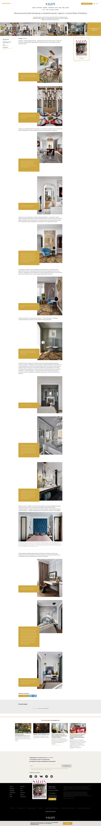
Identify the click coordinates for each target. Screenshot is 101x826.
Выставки (22, 786)
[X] (30, 696)
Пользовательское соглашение (67, 808)
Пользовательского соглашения (62, 768)
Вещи (11, 794)
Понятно (68, 823)
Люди (11, 796)
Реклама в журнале (31, 808)
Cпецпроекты (23, 796)
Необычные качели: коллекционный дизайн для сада (22, 735)
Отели (21, 790)
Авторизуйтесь (34, 708)
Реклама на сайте (21, 808)
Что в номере (52, 793)
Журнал (22, 794)
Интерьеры (12, 788)
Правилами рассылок (48, 769)
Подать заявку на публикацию (51, 808)
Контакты (40, 808)
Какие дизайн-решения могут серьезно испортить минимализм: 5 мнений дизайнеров (59, 736)
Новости (11, 786)
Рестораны (22, 792)
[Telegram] (35, 696)
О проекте (12, 808)
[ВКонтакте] (33, 696)
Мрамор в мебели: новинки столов (41, 734)
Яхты (21, 788)
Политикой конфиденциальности (37, 769)
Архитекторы (12, 792)
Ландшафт (12, 790)
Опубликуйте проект (52, 799)
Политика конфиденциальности (84, 808)
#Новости (16, 741)
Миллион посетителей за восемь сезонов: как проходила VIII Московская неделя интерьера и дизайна (77, 736)
